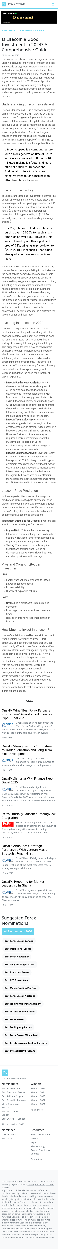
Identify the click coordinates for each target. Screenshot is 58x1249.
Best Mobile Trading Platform (21, 988)
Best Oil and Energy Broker (20, 1011)
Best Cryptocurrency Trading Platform (26, 1043)
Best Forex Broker (14, 1019)
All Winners (37, 1109)
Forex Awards (15, 4)
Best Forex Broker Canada (19, 940)
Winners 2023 (38, 1096)
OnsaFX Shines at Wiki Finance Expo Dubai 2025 (27, 780)
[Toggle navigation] (53, 4)
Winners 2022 (38, 1100)
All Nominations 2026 (18, 931)
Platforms (7, 1138)
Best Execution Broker (17, 972)
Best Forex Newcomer (17, 956)
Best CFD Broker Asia (16, 980)
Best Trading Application (18, 1027)
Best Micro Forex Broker (18, 948)
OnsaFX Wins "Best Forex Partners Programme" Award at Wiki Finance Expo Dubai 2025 (27, 714)
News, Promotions (40, 1134)
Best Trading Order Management (23, 1003)
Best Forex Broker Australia (20, 995)
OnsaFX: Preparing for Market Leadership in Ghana (23, 883)
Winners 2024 (38, 1092)
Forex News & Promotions (31, 30)
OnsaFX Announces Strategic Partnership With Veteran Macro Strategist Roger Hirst (25, 849)
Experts (35, 1142)
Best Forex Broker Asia (14, 1100)
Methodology (38, 1146)
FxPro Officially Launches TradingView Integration (28, 816)
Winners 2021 (38, 1104)
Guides (34, 1138)
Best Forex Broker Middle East (21, 1035)
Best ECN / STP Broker (13, 1118)
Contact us (36, 1159)
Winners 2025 (38, 1088)
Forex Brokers (9, 1134)
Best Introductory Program (20, 1050)
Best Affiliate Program (13, 1096)
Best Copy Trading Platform (20, 964)
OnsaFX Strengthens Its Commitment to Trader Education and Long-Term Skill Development (28, 750)
